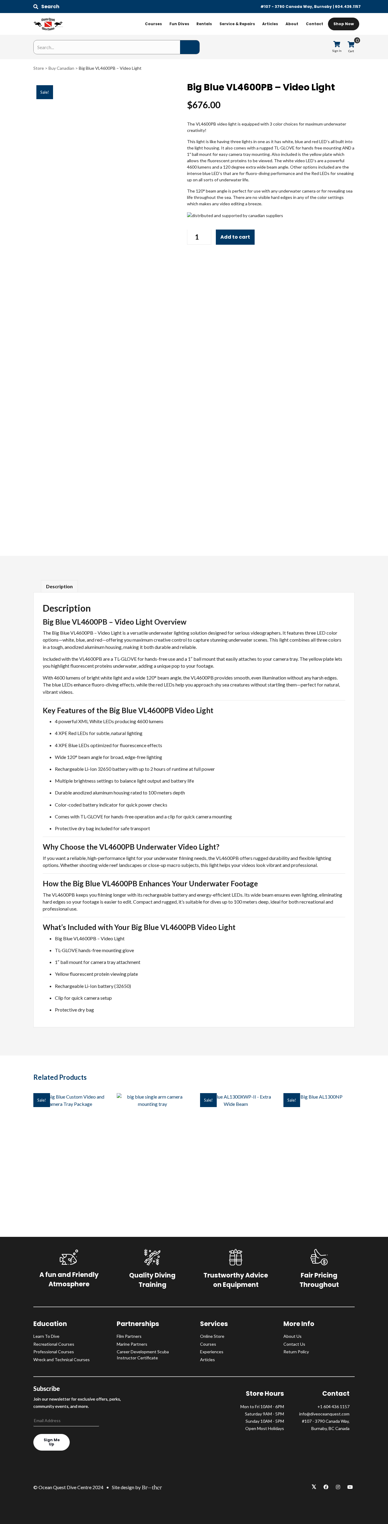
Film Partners (129, 1336)
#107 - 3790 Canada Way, (326, 1421)
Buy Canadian (61, 68)
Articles (270, 23)
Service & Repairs (237, 23)
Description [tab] (59, 586)
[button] (46, 6)
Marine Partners (132, 1344)
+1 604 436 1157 (333, 1406)
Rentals (204, 23)
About (292, 23)
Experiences (211, 1351)
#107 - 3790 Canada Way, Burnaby (296, 6)
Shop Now (343, 23)
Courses (153, 23)
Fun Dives (179, 23)
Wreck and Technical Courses (61, 1359)
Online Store (212, 1336)
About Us (292, 1336)
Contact (314, 23)
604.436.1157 (348, 6)
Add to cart (235, 236)
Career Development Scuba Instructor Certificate (143, 1354)
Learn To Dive (46, 1336)
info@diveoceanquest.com (324, 1413)
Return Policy (296, 1351)
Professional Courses (53, 1351)
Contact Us (294, 1344)
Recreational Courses (53, 1344)
